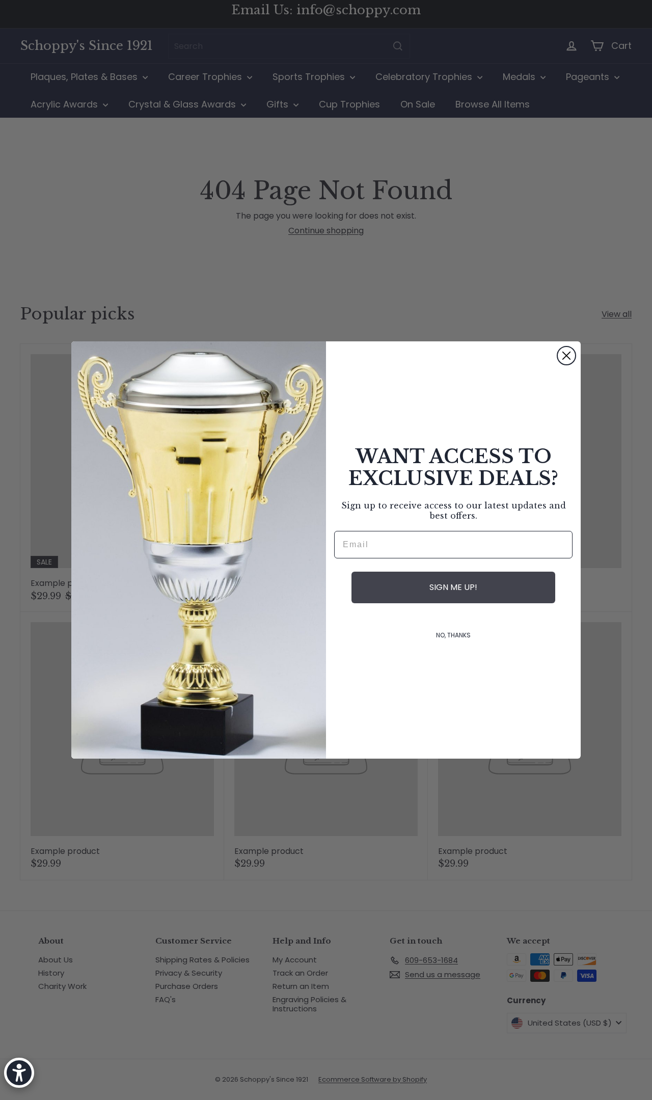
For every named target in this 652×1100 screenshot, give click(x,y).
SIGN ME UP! (453, 587)
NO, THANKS (453, 635)
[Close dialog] (566, 355)
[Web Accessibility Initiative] (19, 1073)
